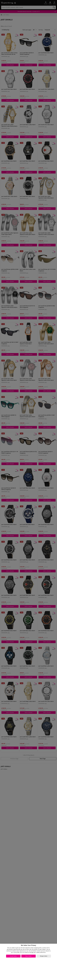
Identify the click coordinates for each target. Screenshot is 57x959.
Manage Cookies (43, 956)
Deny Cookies (28, 956)
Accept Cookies (13, 956)
